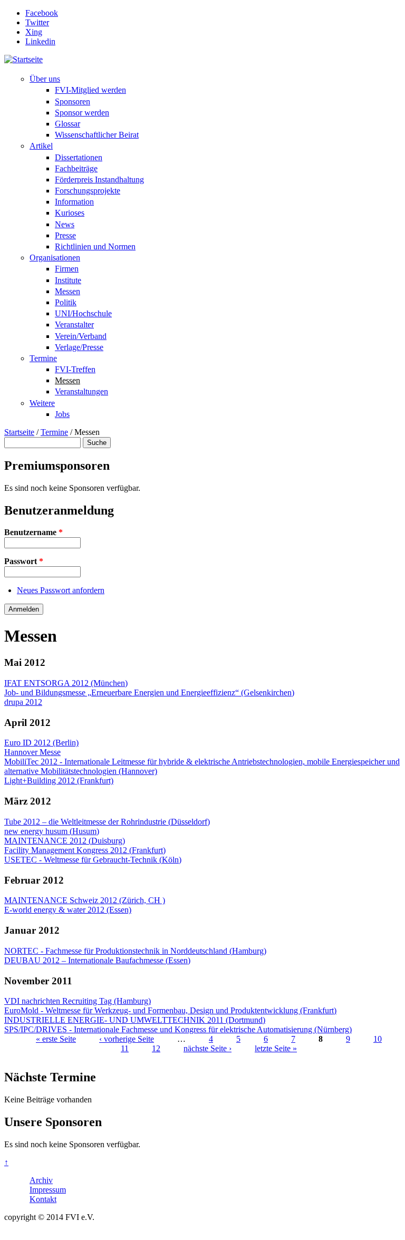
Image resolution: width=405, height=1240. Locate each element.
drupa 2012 (23, 702)
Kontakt (43, 1199)
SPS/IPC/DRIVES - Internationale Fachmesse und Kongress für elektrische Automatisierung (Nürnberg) (178, 1029)
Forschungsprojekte (87, 190)
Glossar (67, 123)
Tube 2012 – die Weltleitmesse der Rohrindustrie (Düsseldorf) (107, 821)
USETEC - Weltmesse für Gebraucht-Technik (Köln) (92, 859)
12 (156, 1048)
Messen (67, 291)
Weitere (42, 403)
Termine (43, 358)
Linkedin (40, 41)
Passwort (23, 561)
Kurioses (69, 212)
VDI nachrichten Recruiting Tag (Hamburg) (77, 1000)
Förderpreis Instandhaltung (99, 179)
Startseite (19, 432)
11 (125, 1048)
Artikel (41, 145)
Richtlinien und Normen (95, 246)
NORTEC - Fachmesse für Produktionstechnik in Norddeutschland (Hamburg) (135, 950)
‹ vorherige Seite (126, 1038)
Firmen (67, 268)
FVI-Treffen (75, 369)
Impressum (48, 1189)
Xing (33, 31)
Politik (65, 302)
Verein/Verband (81, 336)
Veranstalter (74, 324)
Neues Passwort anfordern (60, 590)
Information (74, 201)
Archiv (41, 1180)
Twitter (37, 22)
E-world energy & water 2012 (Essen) (67, 909)
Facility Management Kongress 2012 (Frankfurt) (85, 850)
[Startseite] (23, 59)
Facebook (41, 12)
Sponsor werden (82, 112)
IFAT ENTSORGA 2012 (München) (66, 683)
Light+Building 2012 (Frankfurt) (58, 780)
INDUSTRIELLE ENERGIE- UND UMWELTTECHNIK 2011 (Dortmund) (134, 1019)
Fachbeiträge (76, 168)
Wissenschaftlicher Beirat (97, 134)
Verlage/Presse (79, 347)
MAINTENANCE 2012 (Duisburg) (64, 840)
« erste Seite (56, 1038)
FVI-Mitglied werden (90, 89)
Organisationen (55, 257)
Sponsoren (72, 101)
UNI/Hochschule (83, 313)
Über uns (45, 78)
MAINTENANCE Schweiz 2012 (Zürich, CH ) (84, 900)
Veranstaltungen (81, 391)
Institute (68, 280)
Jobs (62, 414)
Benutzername (33, 532)
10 (377, 1038)
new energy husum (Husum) (51, 831)
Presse (65, 235)
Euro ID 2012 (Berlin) (41, 742)
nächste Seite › (208, 1048)
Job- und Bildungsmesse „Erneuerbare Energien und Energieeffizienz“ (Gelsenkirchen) (149, 692)
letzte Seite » (276, 1048)
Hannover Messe (32, 752)
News (64, 224)
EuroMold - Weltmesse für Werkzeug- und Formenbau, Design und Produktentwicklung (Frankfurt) (170, 1010)
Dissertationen (78, 157)
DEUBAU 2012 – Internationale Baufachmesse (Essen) (97, 960)
